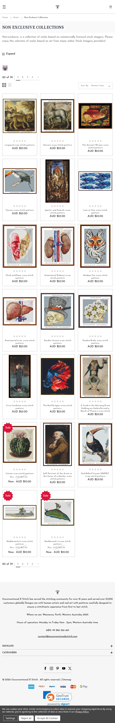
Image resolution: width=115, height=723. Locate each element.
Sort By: (85, 86)
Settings (10, 718)
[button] (58, 698)
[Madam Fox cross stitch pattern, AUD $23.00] (95, 246)
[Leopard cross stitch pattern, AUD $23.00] (20, 116)
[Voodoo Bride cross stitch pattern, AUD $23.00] (95, 311)
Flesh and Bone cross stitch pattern (20, 276)
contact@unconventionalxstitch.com (57, 636)
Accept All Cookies (47, 718)
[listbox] (102, 86)
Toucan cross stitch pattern (20, 210)
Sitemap (66, 680)
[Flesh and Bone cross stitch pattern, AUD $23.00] (20, 246)
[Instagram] (51, 668)
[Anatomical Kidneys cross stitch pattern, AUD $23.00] (57, 246)
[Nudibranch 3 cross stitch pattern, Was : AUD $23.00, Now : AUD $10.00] (57, 512)
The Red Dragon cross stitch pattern (57, 406)
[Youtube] (63, 668)
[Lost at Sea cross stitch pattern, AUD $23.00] (95, 181)
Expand (10, 54)
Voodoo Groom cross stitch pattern (57, 341)
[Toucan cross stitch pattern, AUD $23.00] (20, 181)
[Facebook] (45, 668)
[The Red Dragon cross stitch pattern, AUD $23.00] (57, 376)
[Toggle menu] (4, 7)
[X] (69, 668)
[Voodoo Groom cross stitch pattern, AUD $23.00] (57, 311)
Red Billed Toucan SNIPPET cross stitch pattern (95, 474)
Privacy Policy (81, 711)
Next (37, 77)
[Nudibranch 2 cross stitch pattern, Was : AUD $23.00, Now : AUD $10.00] (20, 512)
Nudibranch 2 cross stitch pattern (20, 542)
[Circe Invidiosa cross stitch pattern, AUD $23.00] (20, 376)
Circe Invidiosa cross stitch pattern (19, 406)
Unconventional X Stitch (24, 680)
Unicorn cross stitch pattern (57, 145)
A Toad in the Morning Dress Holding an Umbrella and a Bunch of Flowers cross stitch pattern (95, 408)
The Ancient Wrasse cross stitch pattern (95, 146)
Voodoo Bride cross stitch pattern (95, 341)
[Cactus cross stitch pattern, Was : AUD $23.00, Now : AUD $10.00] (20, 444)
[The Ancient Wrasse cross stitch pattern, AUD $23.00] (95, 116)
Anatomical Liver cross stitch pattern (20, 341)
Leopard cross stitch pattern (19, 145)
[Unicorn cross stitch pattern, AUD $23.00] (57, 116)
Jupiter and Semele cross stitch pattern (57, 211)
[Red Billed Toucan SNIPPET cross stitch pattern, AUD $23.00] (95, 444)
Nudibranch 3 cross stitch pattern (57, 542)
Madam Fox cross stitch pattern (95, 276)
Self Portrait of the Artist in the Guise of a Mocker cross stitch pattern (57, 476)
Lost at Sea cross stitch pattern (95, 211)
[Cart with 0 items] (110, 7)
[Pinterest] (57, 668)
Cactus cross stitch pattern (20, 473)
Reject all (26, 718)
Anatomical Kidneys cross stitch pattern (57, 276)
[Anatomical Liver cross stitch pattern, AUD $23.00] (20, 311)
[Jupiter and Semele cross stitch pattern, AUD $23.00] (57, 181)
